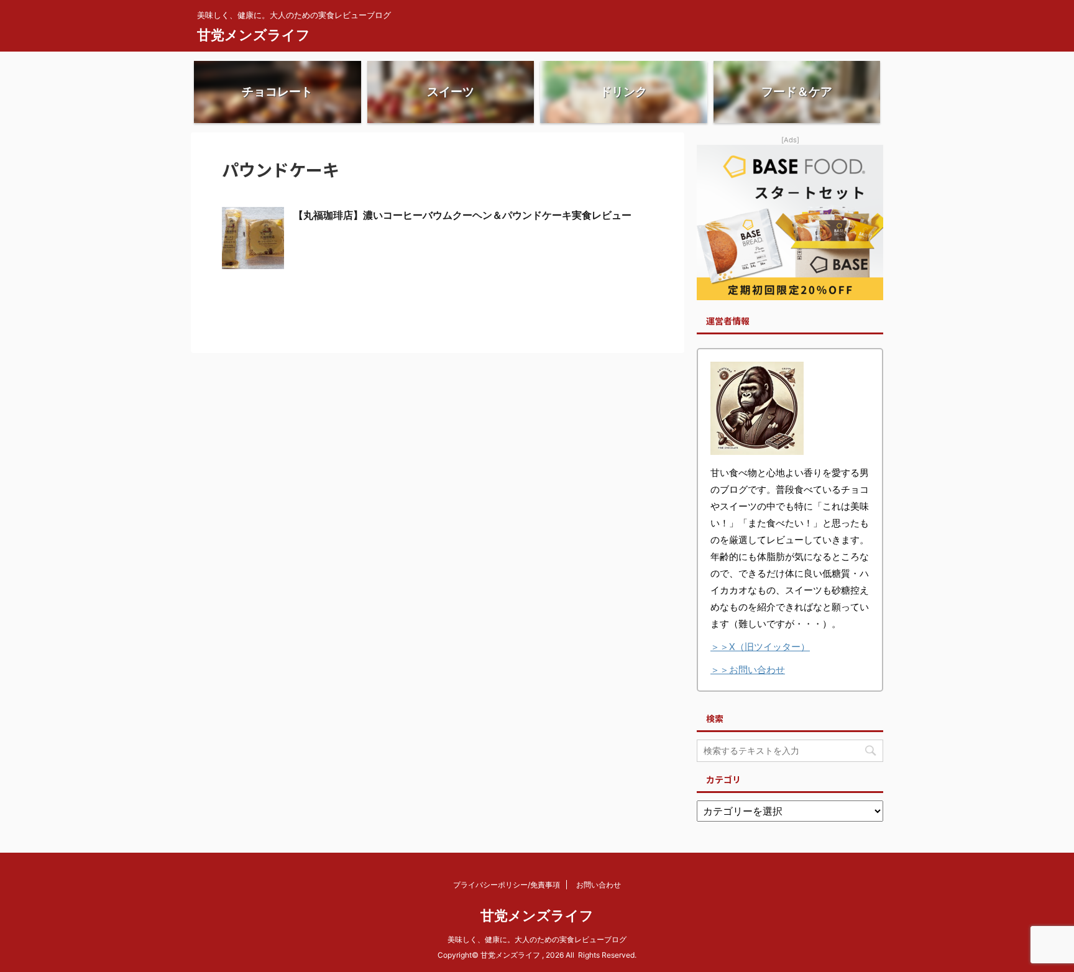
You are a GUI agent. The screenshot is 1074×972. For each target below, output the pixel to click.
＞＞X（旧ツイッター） (760, 647)
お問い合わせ (598, 884)
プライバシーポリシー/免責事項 (506, 884)
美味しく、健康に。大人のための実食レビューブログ (537, 939)
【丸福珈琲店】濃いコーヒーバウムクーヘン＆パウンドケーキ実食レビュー (462, 215)
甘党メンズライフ (253, 35)
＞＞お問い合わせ (747, 670)
